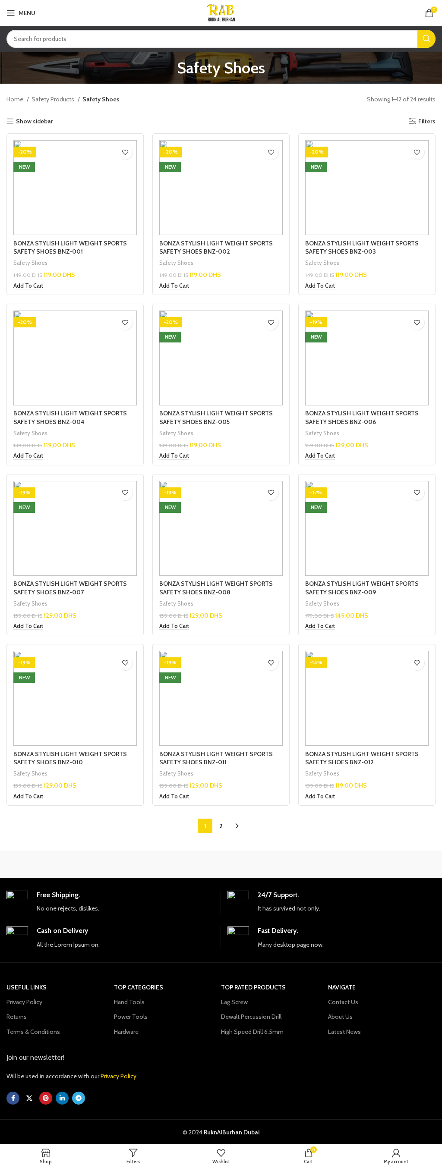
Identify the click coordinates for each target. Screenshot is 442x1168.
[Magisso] (167, 864)
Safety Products (54, 99)
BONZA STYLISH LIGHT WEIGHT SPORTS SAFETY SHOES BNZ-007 (70, 588)
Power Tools (131, 1016)
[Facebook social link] (12, 1098)
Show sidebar (34, 121)
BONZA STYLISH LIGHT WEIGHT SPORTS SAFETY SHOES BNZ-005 (216, 417)
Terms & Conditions (33, 1032)
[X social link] (29, 1098)
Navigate (342, 987)
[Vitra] (60, 864)
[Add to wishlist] (125, 152)
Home (15, 99)
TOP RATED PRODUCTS (253, 987)
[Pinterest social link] (45, 1098)
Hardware (126, 1032)
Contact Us (343, 1002)
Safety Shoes (30, 262)
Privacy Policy (24, 1002)
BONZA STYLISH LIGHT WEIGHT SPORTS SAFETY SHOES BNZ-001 (70, 247)
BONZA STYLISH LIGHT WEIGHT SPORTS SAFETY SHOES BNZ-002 (216, 247)
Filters (427, 121)
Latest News (344, 1032)
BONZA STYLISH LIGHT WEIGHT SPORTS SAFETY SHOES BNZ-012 (362, 758)
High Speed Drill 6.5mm (252, 1032)
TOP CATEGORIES (138, 987)
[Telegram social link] (78, 1098)
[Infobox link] (110, 902)
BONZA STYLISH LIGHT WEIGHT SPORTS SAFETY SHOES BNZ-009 (362, 588)
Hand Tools (129, 1002)
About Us (340, 1016)
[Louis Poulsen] (274, 864)
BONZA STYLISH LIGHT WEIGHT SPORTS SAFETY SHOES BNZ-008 (216, 588)
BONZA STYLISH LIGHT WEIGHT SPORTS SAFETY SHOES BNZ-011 (216, 758)
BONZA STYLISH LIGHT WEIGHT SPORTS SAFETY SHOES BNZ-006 (362, 417)
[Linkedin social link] (62, 1098)
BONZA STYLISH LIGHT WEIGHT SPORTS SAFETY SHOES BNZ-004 (70, 417)
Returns (16, 1016)
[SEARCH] (426, 39)
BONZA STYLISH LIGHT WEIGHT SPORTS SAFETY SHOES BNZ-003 (362, 247)
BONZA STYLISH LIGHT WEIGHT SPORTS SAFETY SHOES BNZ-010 (70, 758)
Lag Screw (234, 1002)
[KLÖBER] (381, 864)
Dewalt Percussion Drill (251, 1016)
